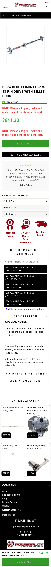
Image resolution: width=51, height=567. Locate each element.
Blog (4, 498)
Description (26, 316)
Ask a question (25, 380)
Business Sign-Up (11, 495)
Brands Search (9, 502)
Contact (6, 506)
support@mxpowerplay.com (25, 526)
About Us (7, 491)
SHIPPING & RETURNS (25, 373)
